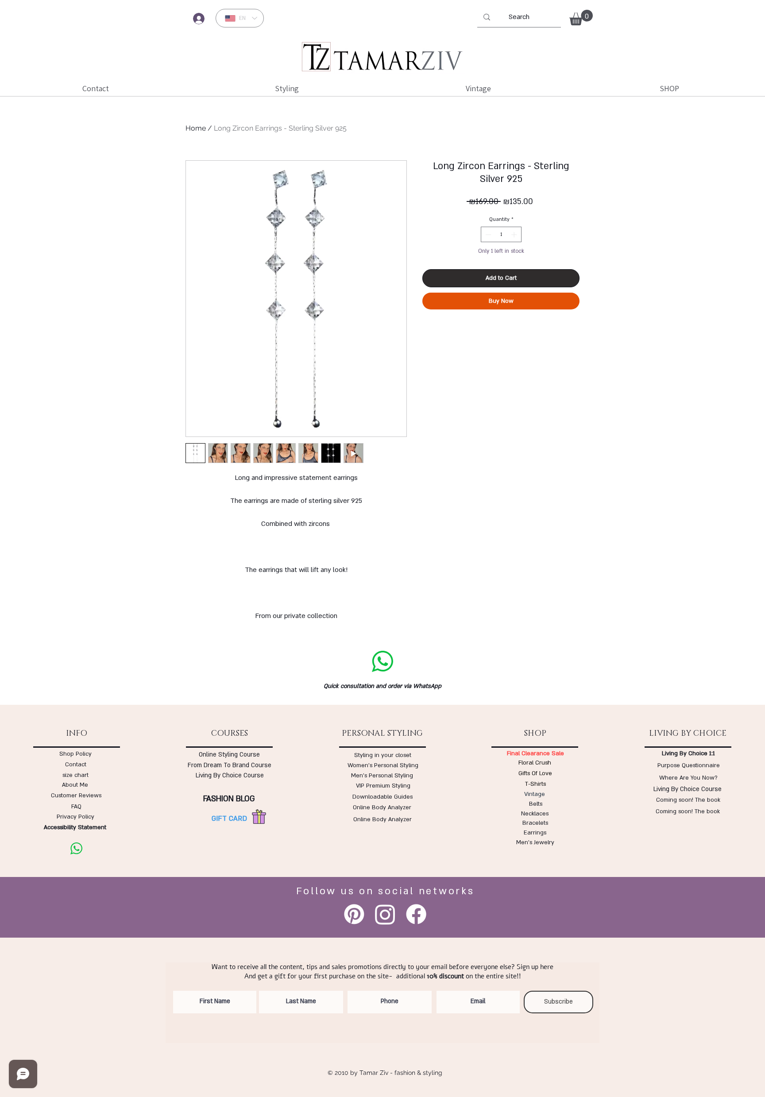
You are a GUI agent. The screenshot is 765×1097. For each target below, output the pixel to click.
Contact (75, 765)
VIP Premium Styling (383, 786)
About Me (75, 785)
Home (195, 128)
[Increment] (515, 234)
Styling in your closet (382, 755)
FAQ (76, 807)
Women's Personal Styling (383, 765)
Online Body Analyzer (382, 807)
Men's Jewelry (535, 842)
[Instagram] (385, 914)
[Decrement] (487, 234)
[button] (581, 17)
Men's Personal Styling (382, 776)
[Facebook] (416, 914)
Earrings (535, 833)
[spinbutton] (501, 234)
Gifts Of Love (535, 773)
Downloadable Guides (382, 797)
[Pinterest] (354, 914)
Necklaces (535, 814)
